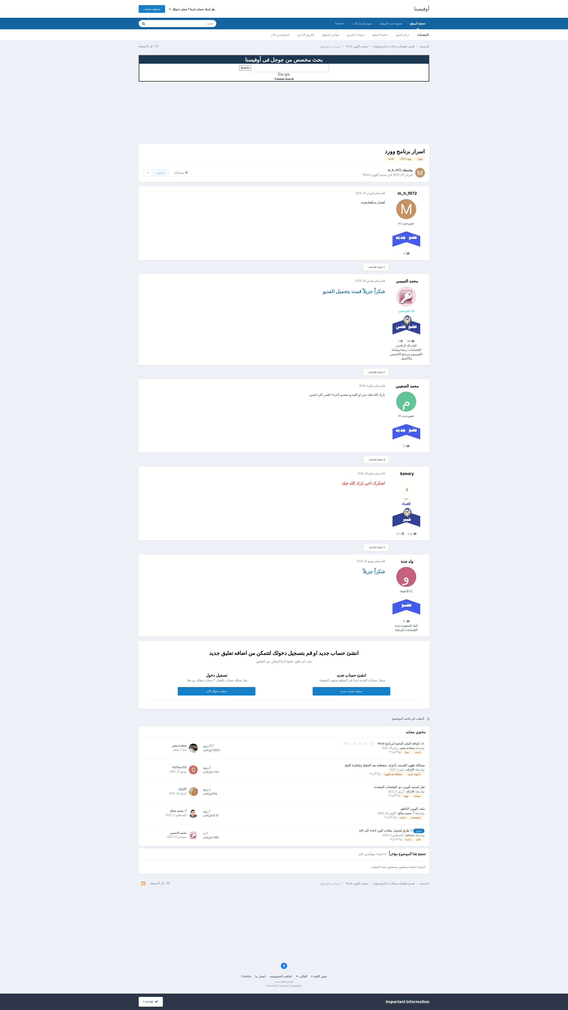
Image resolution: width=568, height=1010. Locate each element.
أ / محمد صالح (406, 813)
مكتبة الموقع (380, 34)
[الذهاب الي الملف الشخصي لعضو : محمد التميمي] (406, 297)
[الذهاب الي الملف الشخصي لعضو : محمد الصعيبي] (406, 402)
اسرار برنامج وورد (373, 202)
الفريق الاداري (305, 34)
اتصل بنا (260, 976)
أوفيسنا (421, 9)
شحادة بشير (407, 748)
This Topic (160, 23)
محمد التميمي (407, 281)
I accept (149, 1001)
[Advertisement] (284, 113)
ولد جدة (407, 561)
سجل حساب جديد (351, 691)
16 (405, 253)
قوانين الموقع (330, 34)
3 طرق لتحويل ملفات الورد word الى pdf (385, 830)
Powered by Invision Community (284, 985)
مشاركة (179, 172)
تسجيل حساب (151, 9)
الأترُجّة (410, 769)
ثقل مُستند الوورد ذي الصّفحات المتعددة (399, 787)
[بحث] (143, 23)
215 (399, 533)
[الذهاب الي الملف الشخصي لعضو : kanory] (406, 489)
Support (339, 23)
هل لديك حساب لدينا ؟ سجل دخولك (193, 9)
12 (347, 743)
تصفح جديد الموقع (391, 23)
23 (405, 446)
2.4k (411, 533)
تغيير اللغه (320, 976)
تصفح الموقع (417, 23)
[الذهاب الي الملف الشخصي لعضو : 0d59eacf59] (193, 769)
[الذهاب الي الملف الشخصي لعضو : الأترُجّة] (193, 791)
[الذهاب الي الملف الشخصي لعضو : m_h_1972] (420, 173)
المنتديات (423, 34)
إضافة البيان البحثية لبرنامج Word (398, 743)
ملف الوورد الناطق (412, 808)
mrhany (409, 835)
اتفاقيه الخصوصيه (281, 976)
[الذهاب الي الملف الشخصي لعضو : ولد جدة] (406, 577)
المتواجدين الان (280, 34)
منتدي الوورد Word (375, 174)
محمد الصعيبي (407, 386)
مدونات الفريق (356, 34)
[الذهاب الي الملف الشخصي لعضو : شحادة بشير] (193, 748)
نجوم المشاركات (362, 23)
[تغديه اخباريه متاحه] (143, 883)
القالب (302, 976)
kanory (407, 473)
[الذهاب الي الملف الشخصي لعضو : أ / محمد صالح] (193, 813)
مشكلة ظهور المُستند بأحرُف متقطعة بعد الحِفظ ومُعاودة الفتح (385, 765)
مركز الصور (402, 34)
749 (409, 341)
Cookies (246, 976)
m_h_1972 (395, 170)
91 (405, 621)
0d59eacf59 (179, 767)
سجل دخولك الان (216, 691)
